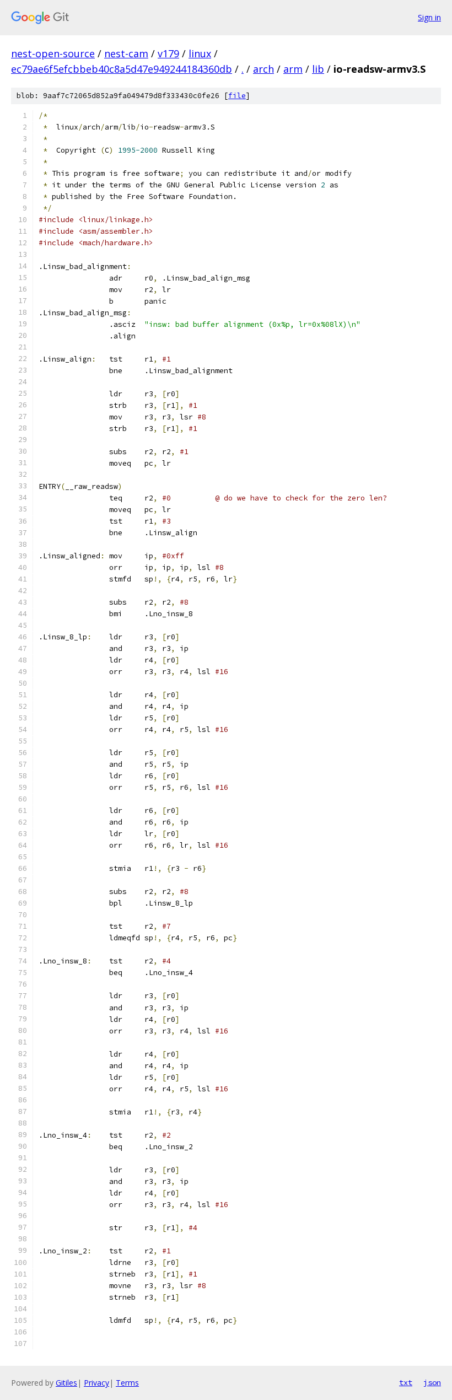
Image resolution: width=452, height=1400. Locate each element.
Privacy (96, 1382)
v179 (168, 53)
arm (293, 69)
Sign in (429, 17)
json (432, 1382)
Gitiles (66, 1382)
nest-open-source (53, 53)
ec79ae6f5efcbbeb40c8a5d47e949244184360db (121, 69)
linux (200, 53)
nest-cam (126, 53)
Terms (127, 1382)
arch (263, 69)
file (237, 95)
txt (405, 1382)
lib (318, 69)
